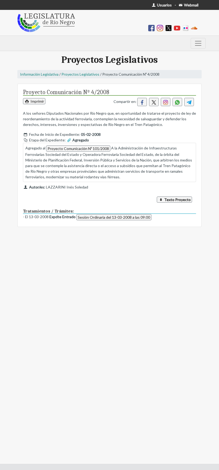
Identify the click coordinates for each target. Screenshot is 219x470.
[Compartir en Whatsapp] (177, 102)
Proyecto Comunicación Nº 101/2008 (78, 148)
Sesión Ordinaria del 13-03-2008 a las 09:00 (114, 217)
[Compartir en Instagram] (165, 102)
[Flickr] (186, 27)
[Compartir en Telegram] (189, 102)
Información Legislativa (39, 74)
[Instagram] (161, 27)
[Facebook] (152, 27)
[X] (169, 27)
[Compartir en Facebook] (142, 102)
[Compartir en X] (154, 102)
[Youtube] (178, 27)
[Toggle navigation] (198, 43)
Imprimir (37, 101)
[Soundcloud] (195, 27)
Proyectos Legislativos (80, 74)
